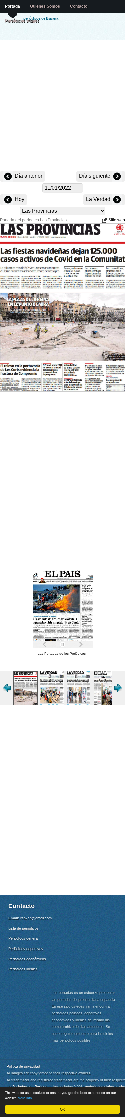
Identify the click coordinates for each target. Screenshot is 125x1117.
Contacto (78, 6)
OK (62, 1109)
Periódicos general (23, 938)
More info (25, 1097)
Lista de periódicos (23, 928)
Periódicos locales (23, 969)
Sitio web (116, 220)
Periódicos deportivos (25, 949)
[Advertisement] (62, 106)
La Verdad (99, 199)
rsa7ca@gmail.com (36, 918)
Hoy (18, 199)
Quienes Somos (45, 6)
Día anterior (27, 176)
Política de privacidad (23, 1066)
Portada (12, 6)
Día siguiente (95, 176)
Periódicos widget (22, 20)
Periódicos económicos (27, 959)
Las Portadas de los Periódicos (62, 653)
